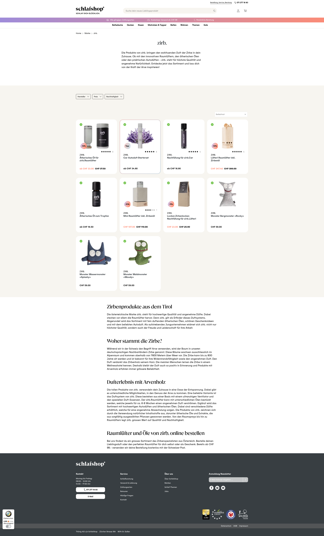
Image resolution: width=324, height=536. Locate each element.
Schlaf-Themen (171, 487)
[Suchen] (214, 11)
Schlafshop (92, 532)
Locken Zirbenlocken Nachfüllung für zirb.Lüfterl (181, 217)
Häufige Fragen (126, 495)
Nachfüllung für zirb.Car (180, 157)
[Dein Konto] (238, 11)
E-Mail (90, 496)
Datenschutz (226, 526)
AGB (235, 526)
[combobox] (167, 11)
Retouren (124, 491)
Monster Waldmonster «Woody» (135, 275)
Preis (96, 97)
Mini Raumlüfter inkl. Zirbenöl (139, 216)
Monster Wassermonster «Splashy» (93, 275)
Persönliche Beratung (205, 20)
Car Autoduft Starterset (136, 157)
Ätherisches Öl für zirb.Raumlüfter (89, 159)
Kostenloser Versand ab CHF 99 (164, 20)
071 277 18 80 (242, 3)
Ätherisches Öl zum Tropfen (94, 216)
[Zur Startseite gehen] (90, 10)
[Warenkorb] (245, 11)
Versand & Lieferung (128, 483)
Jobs (166, 491)
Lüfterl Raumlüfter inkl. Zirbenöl (223, 159)
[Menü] (12, 510)
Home (78, 33)
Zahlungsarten (126, 487)
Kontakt (123, 500)
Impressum (243, 526)
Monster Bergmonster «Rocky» (227, 216)
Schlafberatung (126, 479)
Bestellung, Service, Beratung (221, 2)
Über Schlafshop (171, 479)
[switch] (8, 526)
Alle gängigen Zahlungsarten (122, 20)
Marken (168, 483)
